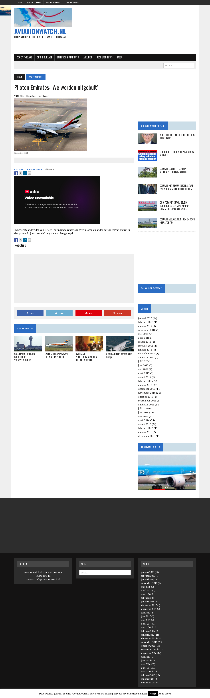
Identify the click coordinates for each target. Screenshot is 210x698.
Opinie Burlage (44, 57)
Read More (164, 693)
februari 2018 (145, 345)
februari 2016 (145, 428)
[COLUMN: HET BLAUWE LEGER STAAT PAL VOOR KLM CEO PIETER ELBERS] (147, 192)
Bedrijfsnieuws (105, 57)
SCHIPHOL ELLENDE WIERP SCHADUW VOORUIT (177, 153)
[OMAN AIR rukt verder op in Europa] (120, 349)
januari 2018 (145, 349)
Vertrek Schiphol (53, 2)
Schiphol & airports (68, 57)
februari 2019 (145, 322)
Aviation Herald (72, 2)
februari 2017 (145, 381)
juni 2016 (143, 412)
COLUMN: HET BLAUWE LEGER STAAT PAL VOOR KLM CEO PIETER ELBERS (176, 187)
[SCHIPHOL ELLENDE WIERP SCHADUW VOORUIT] (147, 158)
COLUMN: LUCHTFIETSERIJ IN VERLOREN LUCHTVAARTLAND (173, 170)
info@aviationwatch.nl (48, 579)
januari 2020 (145, 318)
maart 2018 (144, 341)
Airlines (87, 57)
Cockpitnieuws (24, 57)
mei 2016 (143, 416)
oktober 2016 (145, 396)
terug (19, 2)
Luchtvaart (44, 95)
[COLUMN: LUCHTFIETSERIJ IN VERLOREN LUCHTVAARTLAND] (147, 175)
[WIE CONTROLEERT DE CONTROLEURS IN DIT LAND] (147, 141)
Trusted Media (43, 575)
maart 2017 (144, 377)
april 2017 (144, 373)
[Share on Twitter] (20, 173)
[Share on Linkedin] (25, 173)
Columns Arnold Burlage (153, 125)
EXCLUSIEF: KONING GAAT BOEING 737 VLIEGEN (56, 355)
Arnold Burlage (34, 169)
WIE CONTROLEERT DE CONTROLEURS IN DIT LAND (177, 136)
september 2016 (147, 400)
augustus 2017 (146, 357)
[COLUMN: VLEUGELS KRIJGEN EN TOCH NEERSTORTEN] (147, 226)
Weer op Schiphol (33, 2)
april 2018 (144, 337)
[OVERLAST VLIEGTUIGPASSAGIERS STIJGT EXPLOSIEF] (89, 349)
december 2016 (146, 388)
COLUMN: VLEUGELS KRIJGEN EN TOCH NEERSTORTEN (177, 221)
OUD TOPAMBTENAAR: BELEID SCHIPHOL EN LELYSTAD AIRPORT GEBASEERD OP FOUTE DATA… (175, 206)
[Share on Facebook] (16, 173)
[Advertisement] (136, 29)
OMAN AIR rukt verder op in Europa (119, 355)
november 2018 (147, 330)
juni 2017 (143, 365)
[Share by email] (29, 173)
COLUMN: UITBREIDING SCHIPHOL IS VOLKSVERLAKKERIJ (25, 357)
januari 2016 (145, 432)
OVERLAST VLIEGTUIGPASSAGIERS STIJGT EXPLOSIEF (86, 357)
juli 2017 (143, 361)
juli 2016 (143, 408)
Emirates (31, 95)
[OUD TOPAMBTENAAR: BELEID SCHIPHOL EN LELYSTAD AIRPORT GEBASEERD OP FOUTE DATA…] (147, 209)
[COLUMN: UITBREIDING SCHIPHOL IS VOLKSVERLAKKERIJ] (28, 349)
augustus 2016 (146, 404)
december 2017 (146, 353)
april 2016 (144, 420)
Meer (119, 57)
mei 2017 (143, 369)
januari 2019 (145, 326)
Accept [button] (153, 693)
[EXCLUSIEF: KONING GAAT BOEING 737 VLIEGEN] (59, 349)
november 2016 (147, 392)
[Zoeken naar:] (105, 572)
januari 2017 (145, 385)
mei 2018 (143, 334)
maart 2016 (144, 424)
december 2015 (146, 436)
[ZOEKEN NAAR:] (178, 65)
